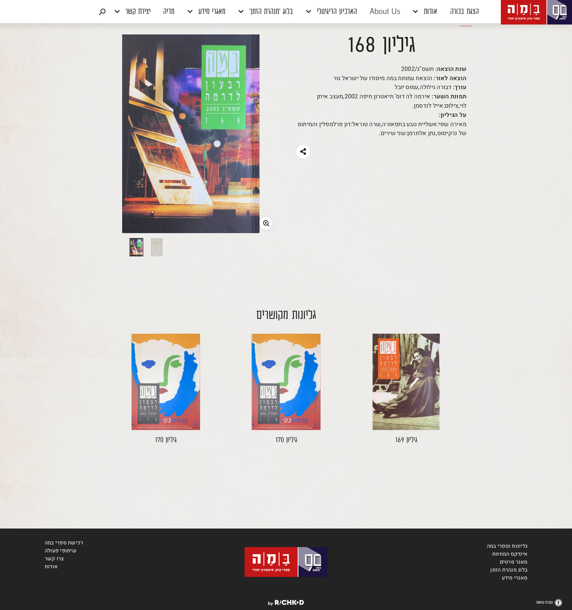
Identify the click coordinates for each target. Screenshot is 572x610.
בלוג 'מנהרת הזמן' (270, 12)
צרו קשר (54, 559)
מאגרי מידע (210, 12)
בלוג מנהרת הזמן (508, 570)
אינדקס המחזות (509, 554)
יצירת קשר (137, 12)
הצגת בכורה (464, 12)
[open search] (102, 11)
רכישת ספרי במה (64, 543)
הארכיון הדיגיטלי (335, 12)
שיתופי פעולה (60, 551)
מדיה (168, 12)
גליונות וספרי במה (507, 546)
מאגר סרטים (513, 562)
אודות (429, 12)
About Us (385, 12)
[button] (286, 11)
